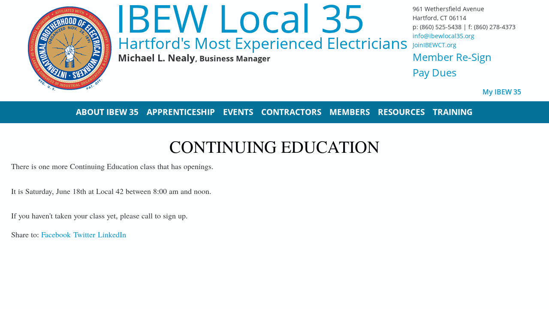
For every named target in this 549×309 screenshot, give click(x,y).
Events (238, 112)
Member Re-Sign (452, 57)
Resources (401, 112)
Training (453, 112)
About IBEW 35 (107, 112)
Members (349, 112)
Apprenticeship (181, 112)
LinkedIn (112, 234)
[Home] (70, 48)
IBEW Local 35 (240, 17)
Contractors (291, 112)
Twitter (84, 234)
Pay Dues (434, 72)
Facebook (56, 234)
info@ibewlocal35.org (443, 36)
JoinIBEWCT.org (434, 45)
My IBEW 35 (502, 92)
